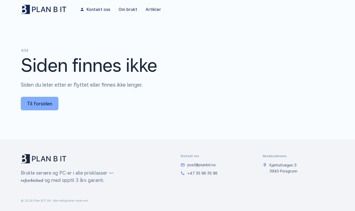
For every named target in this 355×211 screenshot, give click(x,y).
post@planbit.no (201, 165)
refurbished (32, 180)
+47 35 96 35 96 (202, 173)
